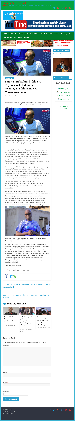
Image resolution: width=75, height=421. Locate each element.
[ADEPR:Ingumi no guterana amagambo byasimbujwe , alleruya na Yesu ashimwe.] (27, 308)
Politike (13, 34)
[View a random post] (70, 34)
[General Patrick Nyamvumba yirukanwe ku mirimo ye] (11, 308)
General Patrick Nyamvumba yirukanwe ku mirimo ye (10, 320)
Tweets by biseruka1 (59, 54)
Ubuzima (59, 34)
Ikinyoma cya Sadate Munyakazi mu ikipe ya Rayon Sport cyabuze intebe (26, 285)
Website (6, 391)
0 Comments (25, 95)
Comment (7, 345)
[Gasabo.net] (37, 41)
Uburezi (44, 34)
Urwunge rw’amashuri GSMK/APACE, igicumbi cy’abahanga (42, 321)
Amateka (21, 34)
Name (5, 372)
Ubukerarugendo (33, 34)
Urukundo (18, 37)
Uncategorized (9, 78)
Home (6, 34)
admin (18, 95)
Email (5, 382)
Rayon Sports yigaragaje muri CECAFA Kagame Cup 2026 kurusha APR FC (30, 5)
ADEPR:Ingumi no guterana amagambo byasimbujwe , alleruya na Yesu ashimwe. (27, 322)
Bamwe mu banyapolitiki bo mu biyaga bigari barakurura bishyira (26, 296)
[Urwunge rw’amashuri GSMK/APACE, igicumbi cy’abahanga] (43, 308)
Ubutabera (8, 37)
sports (51, 34)
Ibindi (26, 37)
